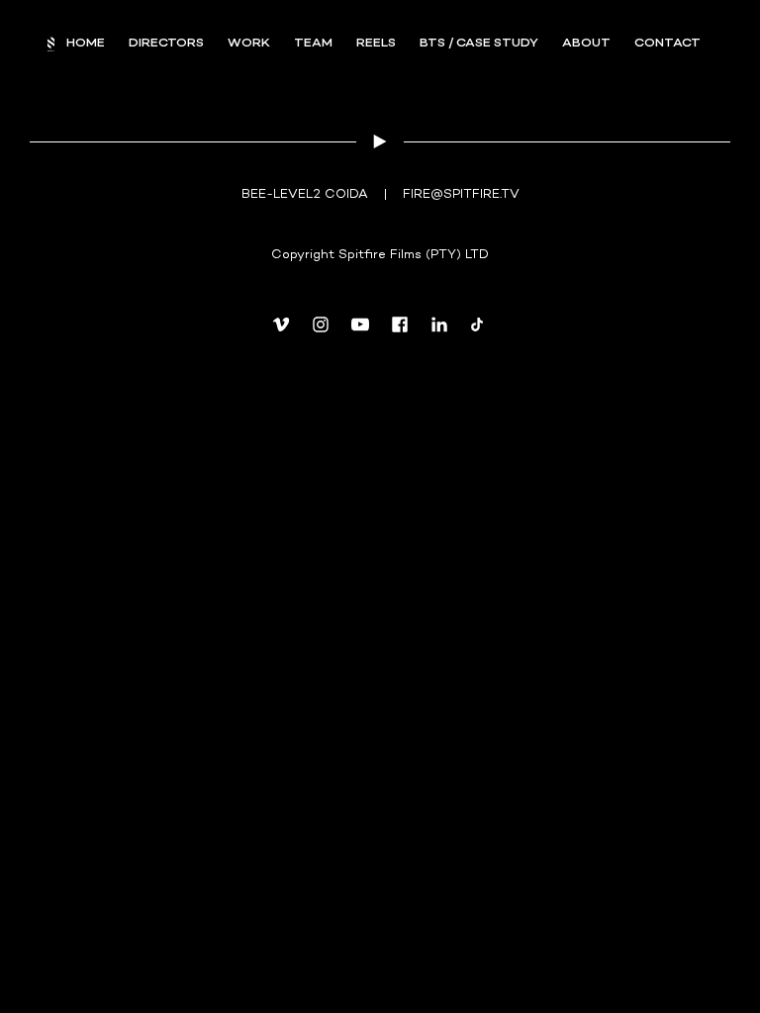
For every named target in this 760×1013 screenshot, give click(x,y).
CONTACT (667, 43)
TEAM (313, 43)
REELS (376, 43)
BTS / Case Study (479, 43)
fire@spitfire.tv (461, 195)
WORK (249, 43)
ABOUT (586, 43)
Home (85, 43)
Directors (166, 43)
